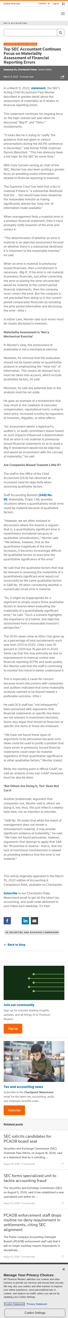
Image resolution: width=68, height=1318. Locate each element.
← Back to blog (14, 945)
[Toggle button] (63, 14)
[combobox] (34, 32)
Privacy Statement (36, 1304)
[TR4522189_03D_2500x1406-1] (34, 983)
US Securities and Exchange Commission (20, 44)
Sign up (13, 1028)
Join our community (19, 1005)
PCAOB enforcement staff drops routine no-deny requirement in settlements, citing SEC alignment (32, 1222)
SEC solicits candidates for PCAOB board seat (27, 1138)
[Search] (60, 32)
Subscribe (10, 893)
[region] (34, 1291)
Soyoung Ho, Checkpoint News (20, 69)
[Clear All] (53, 32)
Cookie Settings (34, 1312)
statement (38, 88)
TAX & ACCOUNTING (15, 23)
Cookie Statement (14, 1304)
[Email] (34, 920)
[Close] (64, 1269)
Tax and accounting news (23, 1086)
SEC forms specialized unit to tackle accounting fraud (30, 1178)
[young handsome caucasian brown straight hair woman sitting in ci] (34, 1061)
